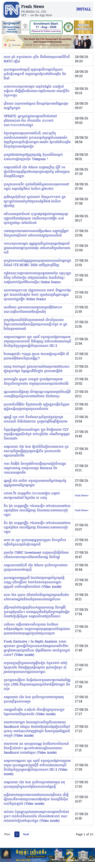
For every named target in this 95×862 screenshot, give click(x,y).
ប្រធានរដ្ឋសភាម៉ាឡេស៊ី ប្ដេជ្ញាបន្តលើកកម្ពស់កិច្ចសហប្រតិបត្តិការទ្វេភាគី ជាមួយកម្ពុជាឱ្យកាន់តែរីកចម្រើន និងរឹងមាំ (35, 74)
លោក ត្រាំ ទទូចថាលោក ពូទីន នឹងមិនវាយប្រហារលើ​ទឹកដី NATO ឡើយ (37, 59)
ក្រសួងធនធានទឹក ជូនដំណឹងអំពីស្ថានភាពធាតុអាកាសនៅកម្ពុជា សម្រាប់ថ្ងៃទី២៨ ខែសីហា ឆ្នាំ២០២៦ (36, 186)
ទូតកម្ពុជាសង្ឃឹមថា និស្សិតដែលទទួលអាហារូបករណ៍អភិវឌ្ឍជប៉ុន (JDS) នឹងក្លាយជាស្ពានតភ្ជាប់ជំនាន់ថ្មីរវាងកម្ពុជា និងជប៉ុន (37, 684)
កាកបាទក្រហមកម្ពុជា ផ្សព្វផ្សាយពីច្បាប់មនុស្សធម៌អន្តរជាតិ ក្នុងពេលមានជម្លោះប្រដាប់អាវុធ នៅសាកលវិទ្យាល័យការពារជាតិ (37, 248)
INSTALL (83, 9)
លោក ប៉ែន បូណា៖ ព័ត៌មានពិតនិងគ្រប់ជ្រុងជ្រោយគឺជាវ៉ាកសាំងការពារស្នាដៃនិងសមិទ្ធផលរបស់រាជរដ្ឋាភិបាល (36, 597)
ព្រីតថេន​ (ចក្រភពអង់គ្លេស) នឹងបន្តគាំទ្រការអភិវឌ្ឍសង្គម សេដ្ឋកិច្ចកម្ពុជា (36, 106)
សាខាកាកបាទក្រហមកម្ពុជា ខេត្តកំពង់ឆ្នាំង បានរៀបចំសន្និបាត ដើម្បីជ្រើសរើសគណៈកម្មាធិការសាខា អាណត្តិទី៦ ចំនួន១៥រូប (36, 91)
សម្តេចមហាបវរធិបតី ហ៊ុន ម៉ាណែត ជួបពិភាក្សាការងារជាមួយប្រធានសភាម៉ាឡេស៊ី (36, 567)
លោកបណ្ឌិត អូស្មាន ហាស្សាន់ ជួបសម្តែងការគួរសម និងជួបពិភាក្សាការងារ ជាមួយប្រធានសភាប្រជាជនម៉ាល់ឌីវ (36, 381)
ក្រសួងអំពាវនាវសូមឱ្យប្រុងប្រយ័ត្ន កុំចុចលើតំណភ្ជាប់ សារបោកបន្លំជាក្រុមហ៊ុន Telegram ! (33, 157)
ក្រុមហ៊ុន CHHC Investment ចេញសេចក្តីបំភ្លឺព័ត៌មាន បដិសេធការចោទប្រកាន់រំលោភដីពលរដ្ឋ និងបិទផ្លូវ (36, 555)
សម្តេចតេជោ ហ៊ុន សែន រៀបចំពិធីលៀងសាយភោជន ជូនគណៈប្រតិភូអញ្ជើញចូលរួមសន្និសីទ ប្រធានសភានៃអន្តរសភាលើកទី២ (36, 451)
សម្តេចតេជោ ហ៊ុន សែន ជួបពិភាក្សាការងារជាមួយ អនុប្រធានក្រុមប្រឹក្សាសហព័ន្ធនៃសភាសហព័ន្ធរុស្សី (34, 784)
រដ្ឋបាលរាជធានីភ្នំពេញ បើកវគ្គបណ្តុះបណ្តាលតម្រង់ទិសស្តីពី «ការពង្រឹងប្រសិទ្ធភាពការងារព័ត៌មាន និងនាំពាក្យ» (37, 394)
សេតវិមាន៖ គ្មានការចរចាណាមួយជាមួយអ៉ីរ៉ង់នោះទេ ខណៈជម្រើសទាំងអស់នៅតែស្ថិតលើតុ (33, 309)
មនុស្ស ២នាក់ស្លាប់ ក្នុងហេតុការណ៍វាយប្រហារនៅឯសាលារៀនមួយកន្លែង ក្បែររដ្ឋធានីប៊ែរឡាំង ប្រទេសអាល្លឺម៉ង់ (36, 369)
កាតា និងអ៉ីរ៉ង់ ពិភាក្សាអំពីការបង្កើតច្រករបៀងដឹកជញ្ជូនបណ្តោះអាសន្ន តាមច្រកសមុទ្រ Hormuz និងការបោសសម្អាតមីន (35, 468)
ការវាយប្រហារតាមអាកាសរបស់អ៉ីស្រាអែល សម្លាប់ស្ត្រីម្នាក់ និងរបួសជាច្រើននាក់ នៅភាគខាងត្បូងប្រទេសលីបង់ (36, 233)
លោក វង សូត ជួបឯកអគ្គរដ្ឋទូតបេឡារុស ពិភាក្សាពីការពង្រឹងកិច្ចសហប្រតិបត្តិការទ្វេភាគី (35, 542)
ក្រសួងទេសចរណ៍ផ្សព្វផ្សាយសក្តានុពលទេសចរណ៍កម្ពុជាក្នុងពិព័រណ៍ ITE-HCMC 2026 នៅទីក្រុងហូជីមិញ (37, 263)
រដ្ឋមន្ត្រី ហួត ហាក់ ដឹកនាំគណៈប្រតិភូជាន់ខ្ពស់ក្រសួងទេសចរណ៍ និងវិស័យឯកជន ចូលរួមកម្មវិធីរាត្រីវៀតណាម (35, 419)
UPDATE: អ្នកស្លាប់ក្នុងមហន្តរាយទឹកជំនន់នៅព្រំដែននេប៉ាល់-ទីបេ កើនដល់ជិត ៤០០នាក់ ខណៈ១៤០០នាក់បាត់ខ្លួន (30, 121)
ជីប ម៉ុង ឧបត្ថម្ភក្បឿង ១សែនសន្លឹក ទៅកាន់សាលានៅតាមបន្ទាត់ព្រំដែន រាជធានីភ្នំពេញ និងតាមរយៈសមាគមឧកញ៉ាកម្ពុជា (37, 510)
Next (26, 834)
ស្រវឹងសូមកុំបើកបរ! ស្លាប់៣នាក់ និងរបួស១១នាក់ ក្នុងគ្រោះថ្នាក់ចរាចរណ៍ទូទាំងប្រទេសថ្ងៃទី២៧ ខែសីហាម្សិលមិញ (35, 201)
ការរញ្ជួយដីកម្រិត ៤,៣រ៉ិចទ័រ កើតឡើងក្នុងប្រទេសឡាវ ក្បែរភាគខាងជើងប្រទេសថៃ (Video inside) (34, 712)
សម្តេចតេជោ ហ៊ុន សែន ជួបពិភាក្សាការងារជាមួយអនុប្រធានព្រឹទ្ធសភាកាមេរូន (34, 699)
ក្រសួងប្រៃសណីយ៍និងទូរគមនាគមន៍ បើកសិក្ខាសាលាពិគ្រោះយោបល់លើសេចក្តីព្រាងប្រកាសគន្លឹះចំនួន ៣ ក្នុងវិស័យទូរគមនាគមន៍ (35, 324)
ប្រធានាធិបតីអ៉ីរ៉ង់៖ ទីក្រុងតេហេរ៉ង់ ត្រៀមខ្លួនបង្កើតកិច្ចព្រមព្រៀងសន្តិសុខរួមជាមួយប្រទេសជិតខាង (36, 406)
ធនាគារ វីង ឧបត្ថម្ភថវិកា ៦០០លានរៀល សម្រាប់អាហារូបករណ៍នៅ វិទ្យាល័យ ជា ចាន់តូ (32, 495)
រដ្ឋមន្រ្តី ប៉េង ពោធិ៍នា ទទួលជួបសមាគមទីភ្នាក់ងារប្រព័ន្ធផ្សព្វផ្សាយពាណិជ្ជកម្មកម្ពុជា (35, 483)
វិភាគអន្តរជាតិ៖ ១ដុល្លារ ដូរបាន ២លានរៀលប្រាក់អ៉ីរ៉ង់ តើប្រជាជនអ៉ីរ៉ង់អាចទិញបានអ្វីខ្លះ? (36, 356)
